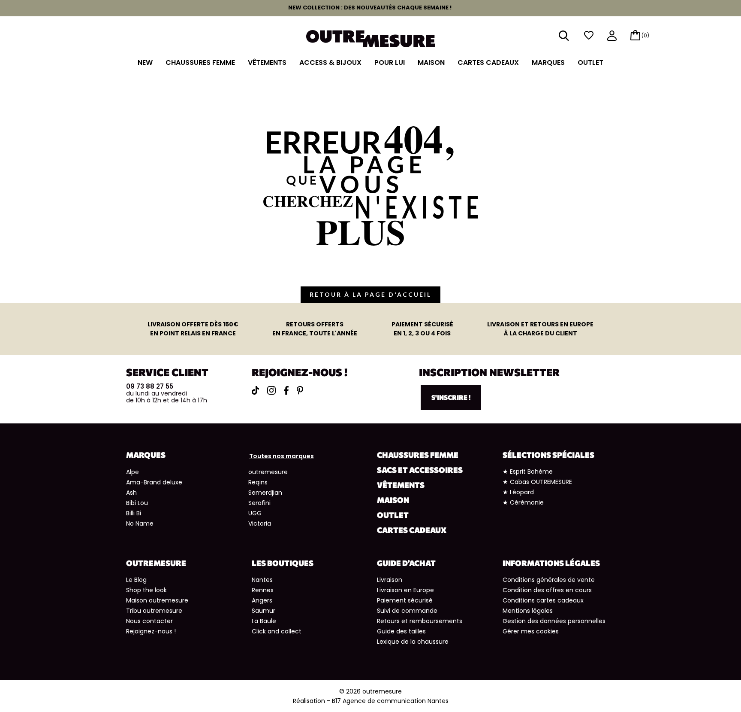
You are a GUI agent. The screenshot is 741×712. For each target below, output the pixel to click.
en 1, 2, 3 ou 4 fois (422, 329)
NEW (145, 62)
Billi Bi (133, 513)
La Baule (264, 621)
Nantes (262, 579)
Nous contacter (149, 621)
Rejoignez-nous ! (151, 631)
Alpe (132, 472)
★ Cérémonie (523, 502)
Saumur (263, 610)
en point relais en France (193, 329)
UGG (255, 513)
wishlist (588, 35)
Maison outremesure (157, 600)
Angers (262, 600)
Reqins (258, 482)
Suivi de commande (407, 610)
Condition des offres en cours (547, 590)
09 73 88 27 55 (149, 386)
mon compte (612, 36)
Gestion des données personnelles (554, 621)
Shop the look (146, 590)
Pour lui (389, 62)
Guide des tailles (401, 631)
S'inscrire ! (450, 397)
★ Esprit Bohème (528, 471)
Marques (548, 62)
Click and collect (276, 631)
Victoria (259, 523)
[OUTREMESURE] (370, 38)
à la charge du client (540, 329)
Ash (131, 492)
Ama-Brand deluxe (154, 482)
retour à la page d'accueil (370, 294)
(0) (645, 35)
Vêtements (267, 62)
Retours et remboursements (419, 621)
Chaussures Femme (200, 62)
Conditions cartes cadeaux (543, 600)
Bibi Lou (137, 503)
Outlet (590, 62)
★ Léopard (518, 492)
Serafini (259, 503)
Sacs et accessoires (420, 470)
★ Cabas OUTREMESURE (537, 482)
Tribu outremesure (154, 610)
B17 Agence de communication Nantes (390, 701)
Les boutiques (282, 563)
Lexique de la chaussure (413, 641)
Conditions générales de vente (549, 579)
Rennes (263, 590)
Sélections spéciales (548, 454)
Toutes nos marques (281, 456)
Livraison (389, 579)
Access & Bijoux (330, 62)
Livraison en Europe (405, 590)
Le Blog (136, 579)
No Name (140, 523)
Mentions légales (528, 610)
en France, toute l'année (314, 329)
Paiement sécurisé (405, 600)
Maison (431, 62)
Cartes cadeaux (488, 62)
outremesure (268, 472)
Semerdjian (265, 492)
